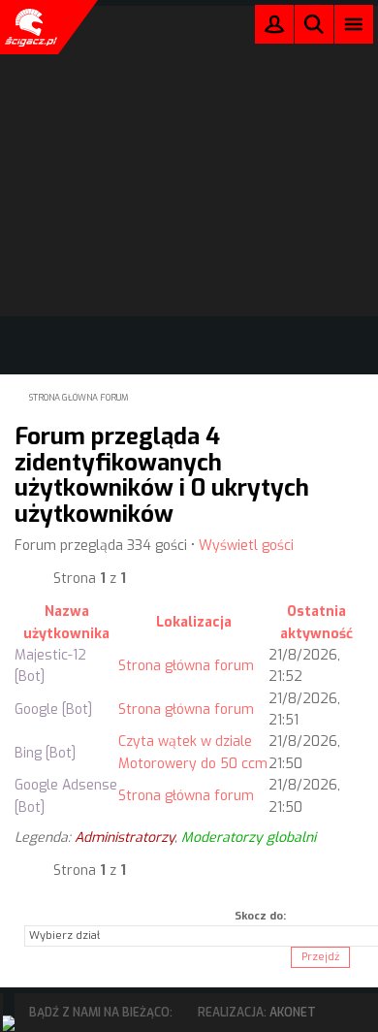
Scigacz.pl (29, 27)
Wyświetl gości (246, 545)
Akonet (292, 1012)
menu (354, 23)
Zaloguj (274, 28)
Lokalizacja (194, 622)
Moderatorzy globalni (248, 837)
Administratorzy (124, 837)
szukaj (314, 23)
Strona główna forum (79, 397)
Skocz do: (260, 916)
